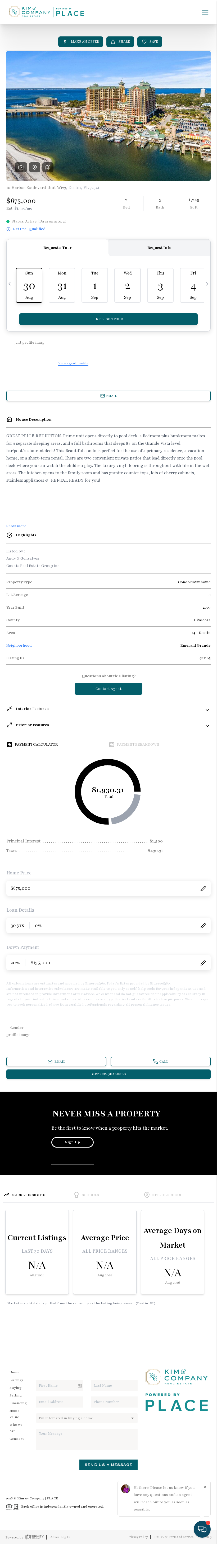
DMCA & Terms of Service (173, 1537)
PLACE (52, 1498)
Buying (15, 1388)
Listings (17, 1380)
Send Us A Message (108, 1465)
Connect (17, 1439)
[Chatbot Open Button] (202, 1529)
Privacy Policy (138, 1537)
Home (14, 1372)
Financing (18, 1403)
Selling (16, 1395)
